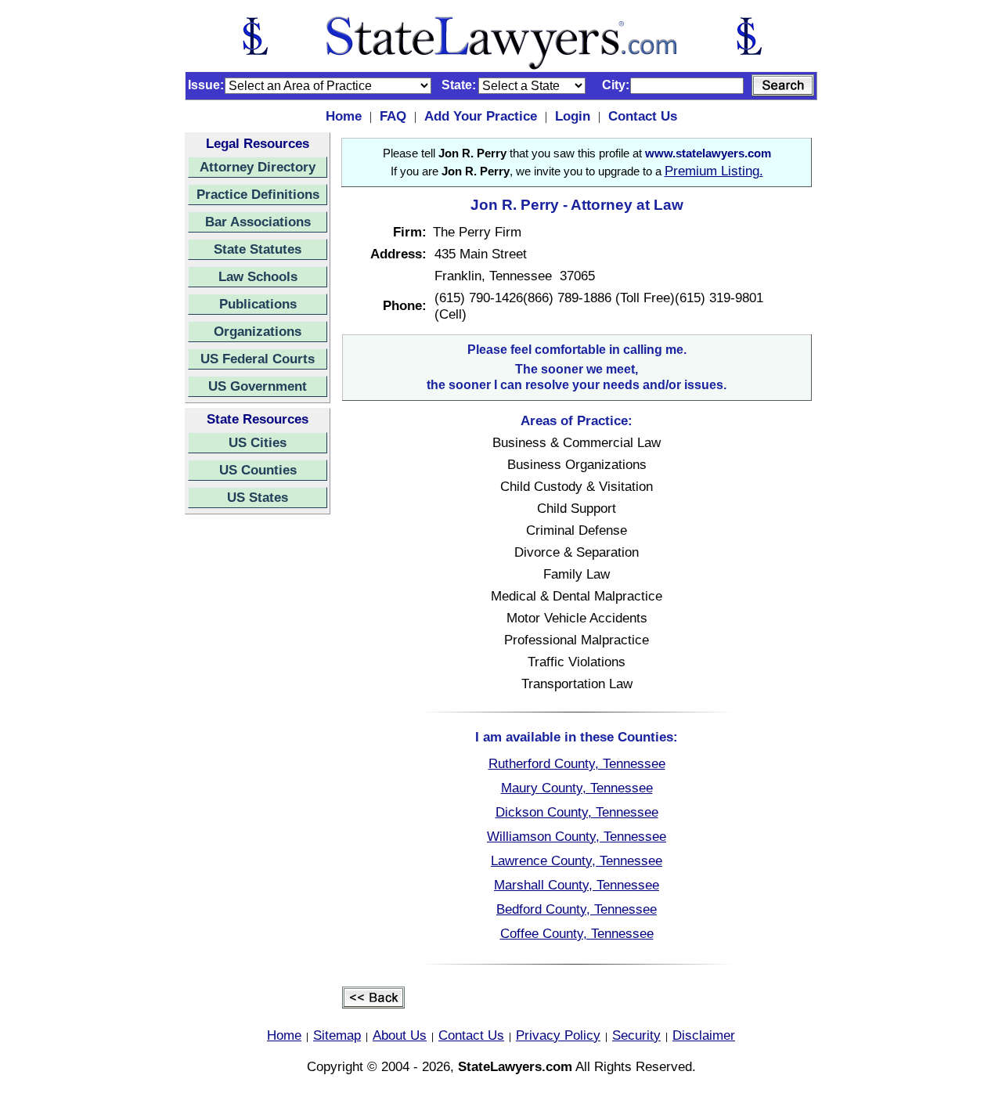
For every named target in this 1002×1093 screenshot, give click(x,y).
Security (636, 1035)
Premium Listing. (714, 171)
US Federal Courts (257, 358)
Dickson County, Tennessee (577, 812)
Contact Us (642, 116)
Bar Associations (258, 221)
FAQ (393, 116)
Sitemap (337, 1035)
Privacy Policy (558, 1035)
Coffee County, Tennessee (577, 933)
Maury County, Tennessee (577, 787)
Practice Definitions (257, 194)
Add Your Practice (480, 116)
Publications (258, 304)
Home (344, 116)
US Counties (258, 470)
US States (257, 497)
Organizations (257, 331)
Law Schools (257, 276)
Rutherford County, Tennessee (576, 763)
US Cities (258, 442)
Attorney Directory (257, 167)
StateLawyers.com (515, 1066)
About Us (400, 1035)
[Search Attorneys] (783, 85)
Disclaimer (703, 1035)
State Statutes (257, 249)
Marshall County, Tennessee (576, 885)
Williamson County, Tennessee (576, 836)
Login (572, 116)
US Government (257, 386)
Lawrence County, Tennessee (576, 860)
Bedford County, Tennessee (576, 909)
